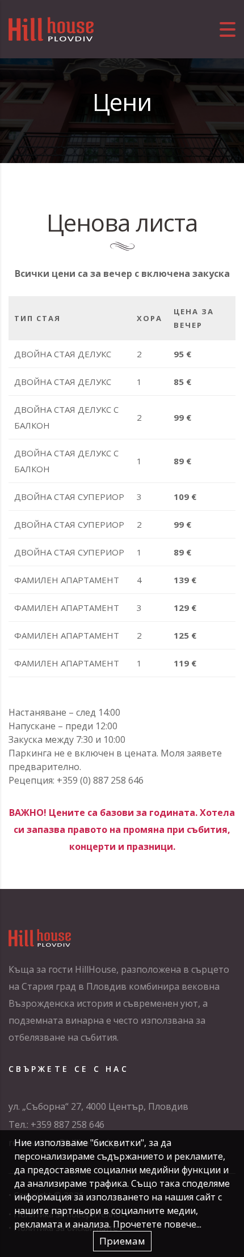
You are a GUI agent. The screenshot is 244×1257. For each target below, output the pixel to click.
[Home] (51, 28)
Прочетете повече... (157, 1224)
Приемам (122, 1240)
